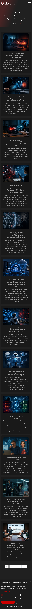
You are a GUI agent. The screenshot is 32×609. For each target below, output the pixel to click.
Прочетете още (5, 591)
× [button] (30, 581)
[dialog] (16, 594)
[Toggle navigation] (29, 3)
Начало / (13, 23)
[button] (16, 606)
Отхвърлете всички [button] (23, 602)
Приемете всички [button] (8, 602)
